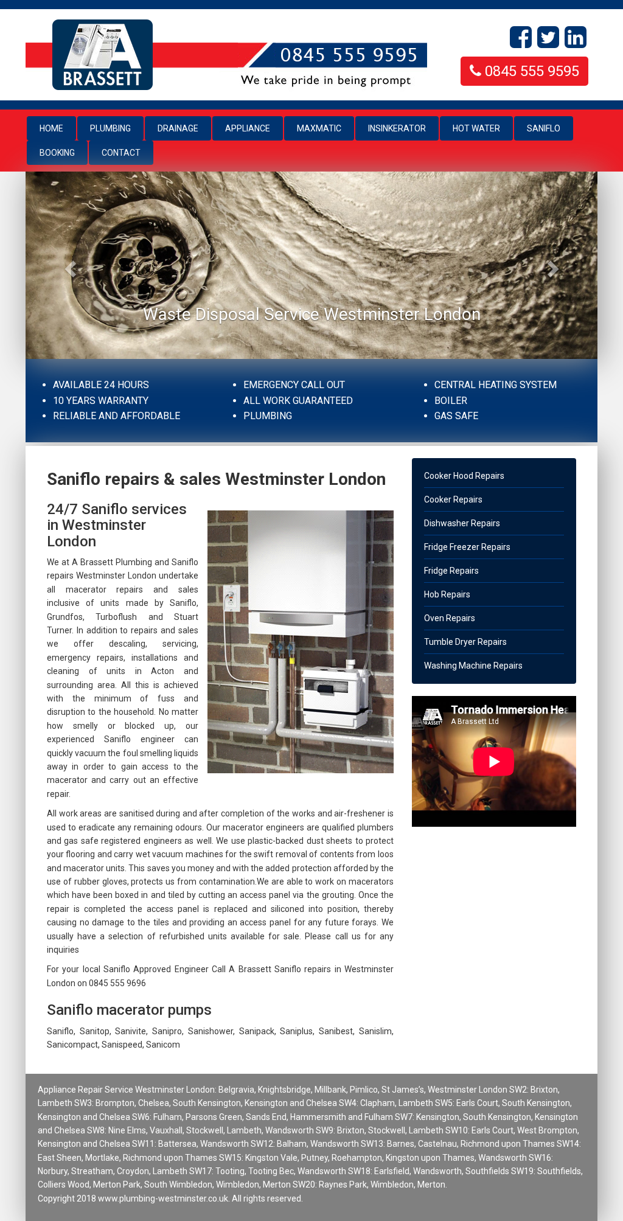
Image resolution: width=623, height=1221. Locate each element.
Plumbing (110, 128)
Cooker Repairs (453, 499)
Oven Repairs (449, 618)
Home (58, 128)
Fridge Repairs (451, 571)
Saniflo (543, 128)
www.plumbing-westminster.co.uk (163, 1198)
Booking (57, 153)
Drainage (178, 128)
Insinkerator (397, 128)
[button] (68, 265)
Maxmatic (319, 128)
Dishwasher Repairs (462, 523)
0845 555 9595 (530, 71)
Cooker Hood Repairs (464, 476)
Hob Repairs (447, 594)
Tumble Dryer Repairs (465, 642)
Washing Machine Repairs (473, 665)
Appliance (247, 128)
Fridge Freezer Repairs (467, 547)
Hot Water (476, 128)
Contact (121, 153)
